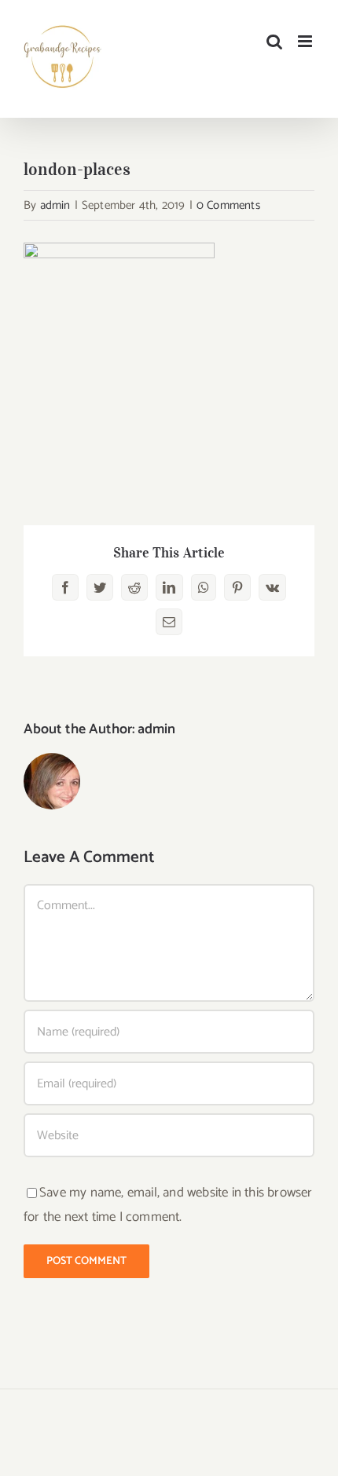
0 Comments (228, 205)
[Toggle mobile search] (274, 41)
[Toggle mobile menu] (306, 41)
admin (55, 205)
